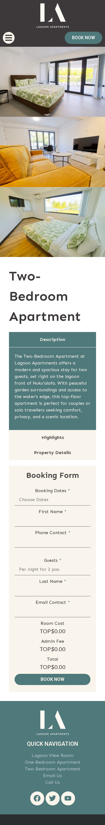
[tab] (52, 339)
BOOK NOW (52, 679)
